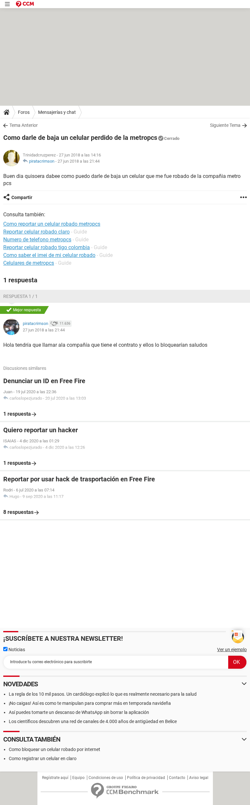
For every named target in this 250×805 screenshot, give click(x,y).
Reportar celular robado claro (36, 232)
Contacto (177, 777)
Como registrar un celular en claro (42, 758)
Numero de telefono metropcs (37, 239)
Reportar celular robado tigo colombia (46, 247)
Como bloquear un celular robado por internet (54, 749)
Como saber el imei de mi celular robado (49, 255)
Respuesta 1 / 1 (20, 296)
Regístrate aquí (55, 777)
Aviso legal (198, 777)
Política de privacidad (146, 777)
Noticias (16, 649)
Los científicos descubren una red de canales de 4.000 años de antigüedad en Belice (93, 721)
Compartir (21, 197)
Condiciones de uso (106, 777)
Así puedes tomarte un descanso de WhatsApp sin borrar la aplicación (79, 712)
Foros (24, 112)
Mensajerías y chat (57, 112)
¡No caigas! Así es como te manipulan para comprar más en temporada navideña (90, 703)
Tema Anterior (23, 125)
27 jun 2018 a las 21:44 (79, 161)
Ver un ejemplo (232, 649)
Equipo (78, 777)
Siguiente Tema (225, 125)
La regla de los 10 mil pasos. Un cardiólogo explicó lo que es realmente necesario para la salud (103, 694)
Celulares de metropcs (28, 263)
